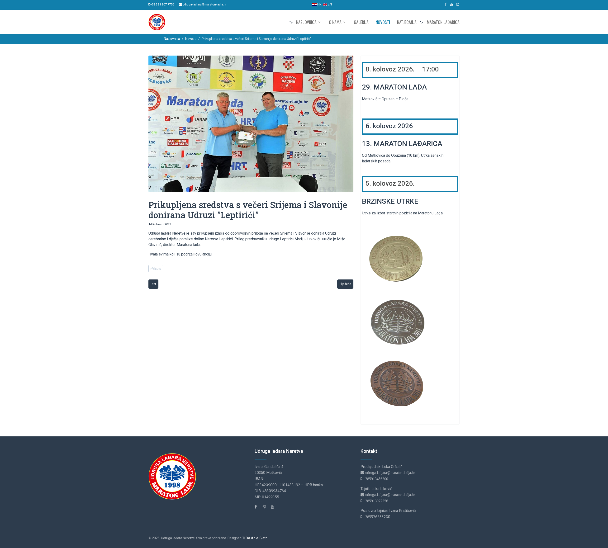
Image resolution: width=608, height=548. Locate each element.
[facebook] (446, 4)
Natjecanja (407, 22)
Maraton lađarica (443, 22)
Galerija (361, 22)
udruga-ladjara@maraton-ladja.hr (204, 4)
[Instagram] (457, 4)
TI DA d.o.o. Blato (254, 538)
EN (329, 4)
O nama (335, 22)
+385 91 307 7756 (162, 4)
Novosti (383, 22)
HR (319, 4)
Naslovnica (306, 22)
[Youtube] (451, 4)
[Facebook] (258, 507)
